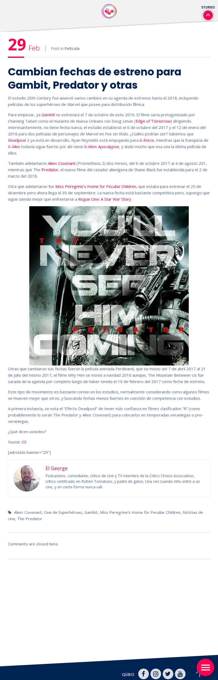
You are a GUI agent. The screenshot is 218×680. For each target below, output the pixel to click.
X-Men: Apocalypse (101, 146)
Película (72, 48)
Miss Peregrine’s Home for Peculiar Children (95, 186)
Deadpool (17, 140)
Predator (49, 169)
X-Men (14, 146)
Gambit (48, 114)
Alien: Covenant (62, 163)
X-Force (147, 140)
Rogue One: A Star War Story (104, 199)
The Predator (29, 518)
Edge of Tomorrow (153, 121)
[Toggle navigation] (205, 667)
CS (24, 442)
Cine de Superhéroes (63, 512)
